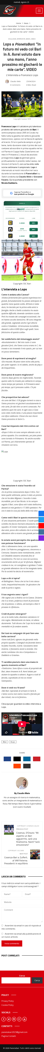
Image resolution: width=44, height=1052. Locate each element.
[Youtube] (24, 1019)
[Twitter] (9, 1019)
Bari (5, 742)
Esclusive (12, 39)
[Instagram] (14, 1019)
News (28, 39)
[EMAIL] (27, 766)
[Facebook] (3, 1019)
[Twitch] (19, 1019)
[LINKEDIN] (27, 759)
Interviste (21, 39)
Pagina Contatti (8, 1036)
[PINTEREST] (36, 759)
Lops (13, 742)
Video (33, 39)
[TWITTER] (17, 759)
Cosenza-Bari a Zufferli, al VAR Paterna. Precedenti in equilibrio (16, 857)
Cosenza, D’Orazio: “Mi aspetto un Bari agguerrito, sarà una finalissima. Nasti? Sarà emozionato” (28, 835)
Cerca (22, 975)
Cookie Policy (7, 1005)
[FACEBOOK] (7, 759)
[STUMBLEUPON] (17, 766)
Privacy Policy (7, 1001)
